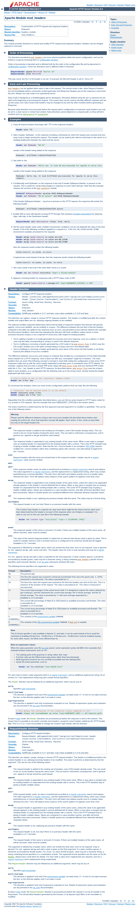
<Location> (42, 114)
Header (11, 857)
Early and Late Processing (121, 25)
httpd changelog (117, 45)
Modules (90, 5)
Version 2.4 (42, 12)
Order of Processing (119, 22)
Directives (98, 5)
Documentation (30, 12)
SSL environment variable (48, 622)
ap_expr (45, 562)
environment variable (46, 617)
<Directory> (29, 114)
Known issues (116, 48)
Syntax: (12, 297)
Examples (115, 28)
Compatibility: (15, 313)
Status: (8, 29)
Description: (10, 26)
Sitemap (120, 5)
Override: (13, 305)
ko (104, 22)
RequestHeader (116, 37)
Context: (12, 302)
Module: (12, 310)
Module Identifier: (13, 32)
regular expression (80, 469)
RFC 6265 (90, 446)
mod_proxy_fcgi (81, 344)
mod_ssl (73, 622)
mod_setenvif (43, 188)
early (18, 718)
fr (97, 22)
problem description (82, 214)
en (92, 22)
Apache (7, 12)
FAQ (105, 5)
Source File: (10, 35)
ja (100, 22)
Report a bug (130, 5)
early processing (28, 689)
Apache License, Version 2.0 (30, 906)
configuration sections (49, 60)
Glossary (112, 5)
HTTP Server (17, 12)
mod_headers (37, 57)
